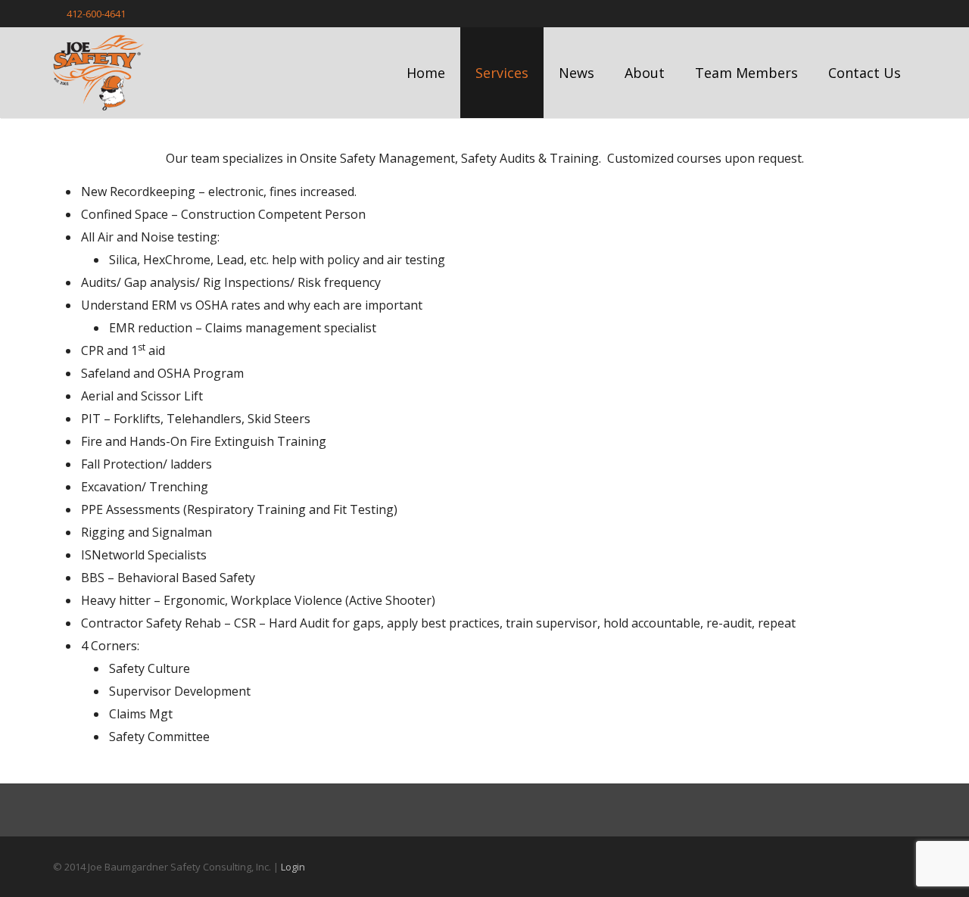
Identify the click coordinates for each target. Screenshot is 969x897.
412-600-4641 (96, 13)
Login (293, 867)
